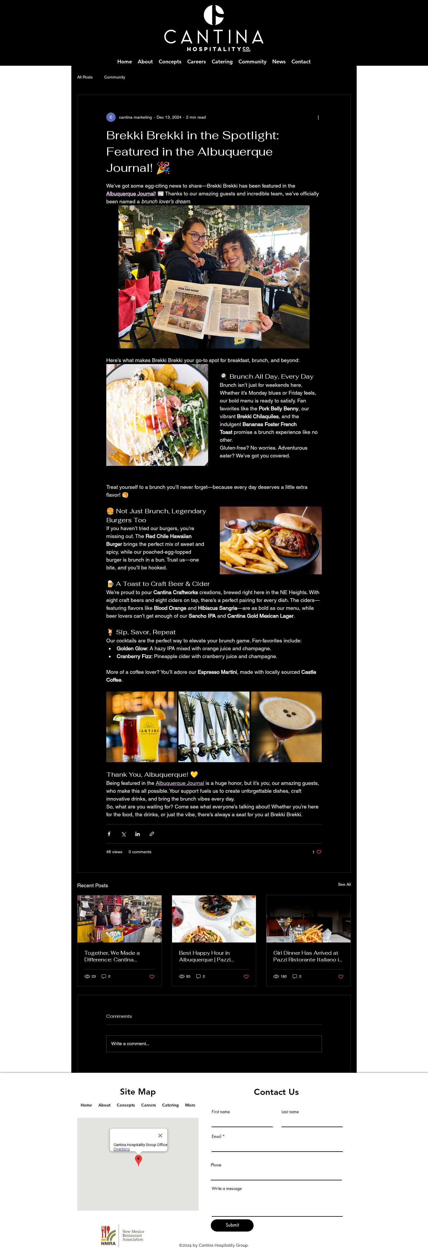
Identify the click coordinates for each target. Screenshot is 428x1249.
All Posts (85, 77)
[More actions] (318, 117)
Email (216, 1136)
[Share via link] (152, 834)
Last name (290, 1112)
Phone (216, 1165)
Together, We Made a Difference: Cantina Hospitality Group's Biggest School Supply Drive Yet (114, 956)
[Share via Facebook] (109, 834)
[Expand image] (141, 727)
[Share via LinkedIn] (137, 834)
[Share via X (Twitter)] (123, 834)
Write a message (227, 1188)
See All (344, 884)
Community (114, 77)
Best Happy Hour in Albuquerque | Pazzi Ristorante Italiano (205, 956)
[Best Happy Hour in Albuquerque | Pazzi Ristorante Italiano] (214, 918)
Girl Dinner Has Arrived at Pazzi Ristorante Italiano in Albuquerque (307, 956)
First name (221, 1112)
